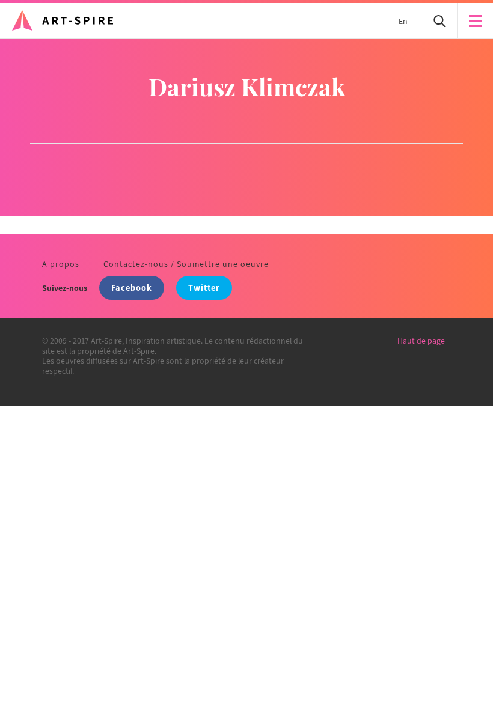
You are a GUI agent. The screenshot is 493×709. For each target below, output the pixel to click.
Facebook (131, 287)
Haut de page (421, 340)
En (403, 21)
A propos (60, 263)
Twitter (204, 287)
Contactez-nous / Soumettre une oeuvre (186, 263)
